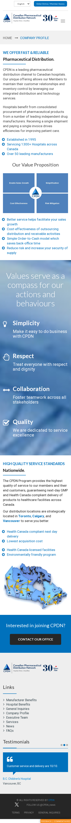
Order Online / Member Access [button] (50, 4)
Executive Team (16, 717)
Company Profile (17, 713)
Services (11, 722)
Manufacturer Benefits (21, 700)
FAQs (9, 731)
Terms (16, 812)
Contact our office (35, 639)
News (9, 726)
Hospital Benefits (17, 704)
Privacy (29, 812)
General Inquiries (17, 709)
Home (7, 38)
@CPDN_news (47, 805)
